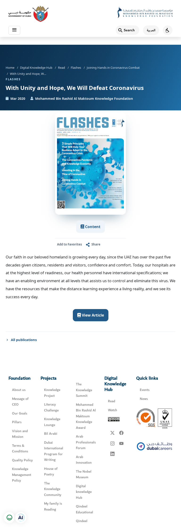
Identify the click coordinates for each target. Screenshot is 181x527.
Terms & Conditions (20, 449)
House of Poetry (51, 472)
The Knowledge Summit (84, 390)
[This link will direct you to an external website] (28, 14)
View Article (92, 315)
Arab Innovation (84, 460)
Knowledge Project (52, 393)
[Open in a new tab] (20, 517)
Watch (112, 410)
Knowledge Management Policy (21, 474)
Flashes (76, 67)
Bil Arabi (50, 434)
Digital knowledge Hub (84, 492)
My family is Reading (53, 506)
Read (61, 67)
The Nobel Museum (83, 474)
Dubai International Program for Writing (53, 451)
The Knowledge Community (52, 489)
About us (18, 390)
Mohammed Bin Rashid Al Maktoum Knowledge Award (86, 416)
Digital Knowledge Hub (36, 67)
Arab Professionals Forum (86, 442)
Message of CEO (20, 402)
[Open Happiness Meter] (9, 517)
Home (10, 67)
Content (92, 226)
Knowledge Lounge (52, 422)
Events (144, 390)
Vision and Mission (20, 434)
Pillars (16, 422)
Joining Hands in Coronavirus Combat (113, 67)
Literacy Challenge (51, 407)
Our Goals (19, 413)
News (144, 399)
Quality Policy (22, 460)
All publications (24, 339)
